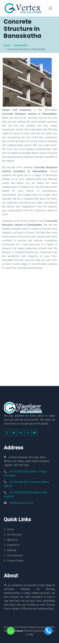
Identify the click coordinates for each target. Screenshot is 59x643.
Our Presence (15, 555)
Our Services (14, 534)
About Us (12, 539)
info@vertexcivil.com (21, 502)
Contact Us (13, 545)
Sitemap (12, 550)
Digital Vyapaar (15, 630)
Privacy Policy (15, 560)
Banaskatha (20, 45)
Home (7, 45)
